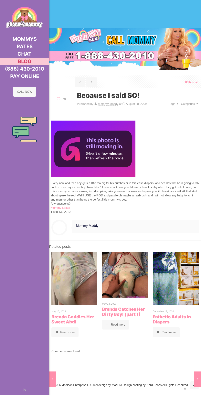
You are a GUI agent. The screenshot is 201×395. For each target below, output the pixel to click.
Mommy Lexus (60, 207)
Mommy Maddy (108, 103)
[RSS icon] (24, 389)
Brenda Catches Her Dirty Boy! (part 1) (123, 312)
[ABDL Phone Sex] (24, 17)
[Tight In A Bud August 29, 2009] (197, 379)
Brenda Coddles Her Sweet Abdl (72, 319)
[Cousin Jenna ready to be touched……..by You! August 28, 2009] (52, 379)
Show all (192, 82)
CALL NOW (24, 91)
